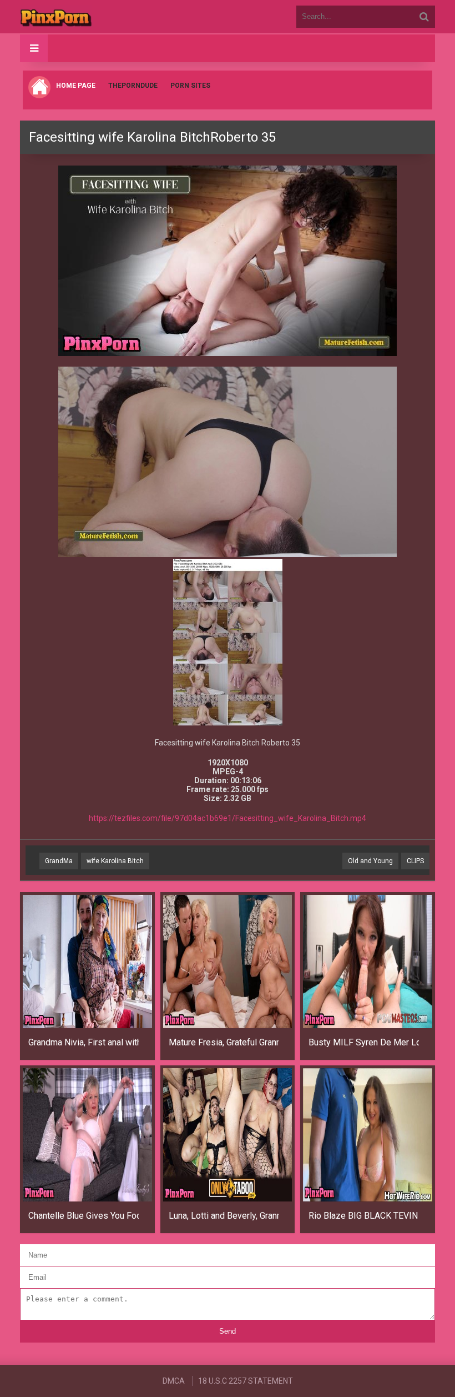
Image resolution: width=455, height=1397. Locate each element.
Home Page (75, 85)
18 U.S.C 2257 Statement (245, 1380)
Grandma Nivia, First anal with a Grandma (83, 1042)
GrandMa (59, 861)
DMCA (174, 1380)
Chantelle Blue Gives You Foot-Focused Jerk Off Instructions (83, 1215)
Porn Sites (190, 85)
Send (227, 1331)
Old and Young (370, 861)
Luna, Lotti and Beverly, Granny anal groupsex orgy (224, 1215)
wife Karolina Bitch (115, 861)
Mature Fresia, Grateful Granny (224, 1042)
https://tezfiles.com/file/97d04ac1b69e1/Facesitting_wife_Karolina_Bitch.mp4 (227, 818)
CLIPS (415, 861)
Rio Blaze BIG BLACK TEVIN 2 (364, 1215)
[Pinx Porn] (86, 16)
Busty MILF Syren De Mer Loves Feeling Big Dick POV (364, 1042)
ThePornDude (133, 85)
